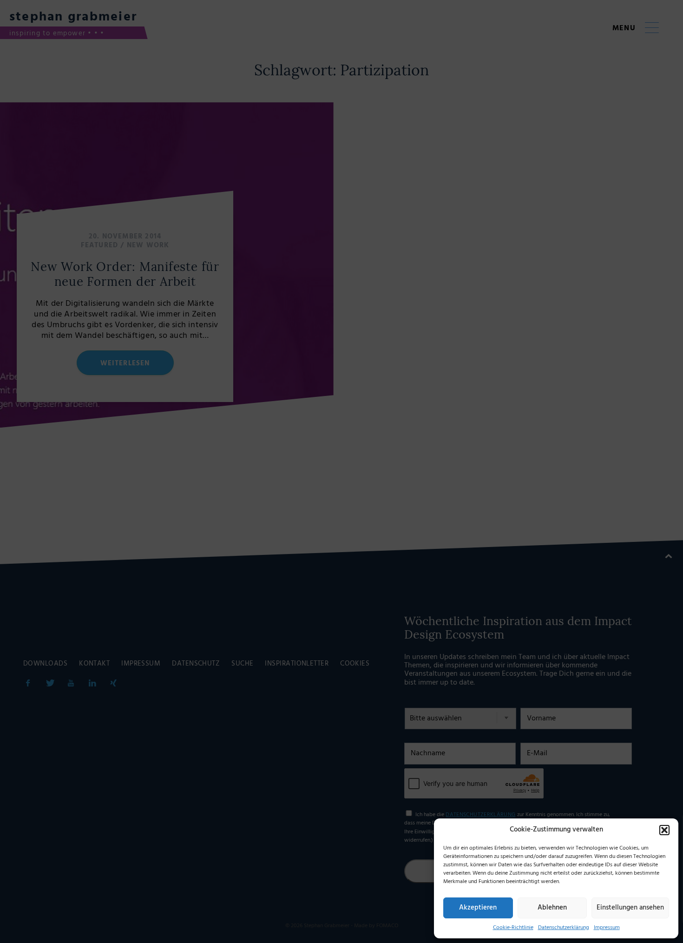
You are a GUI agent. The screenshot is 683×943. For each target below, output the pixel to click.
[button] (664, 830)
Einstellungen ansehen (630, 907)
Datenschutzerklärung (563, 927)
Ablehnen (552, 907)
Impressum (607, 927)
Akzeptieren (478, 907)
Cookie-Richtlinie (513, 927)
